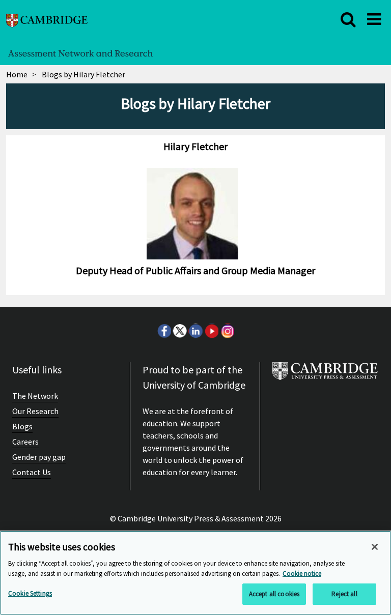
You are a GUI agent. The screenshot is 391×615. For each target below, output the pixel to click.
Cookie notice (302, 573)
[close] (348, 19)
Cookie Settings (30, 593)
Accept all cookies (274, 594)
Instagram (227, 331)
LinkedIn (195, 331)
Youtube (211, 331)
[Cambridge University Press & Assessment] (325, 375)
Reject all (344, 594)
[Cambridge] (47, 19)
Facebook (164, 331)
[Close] (375, 547)
